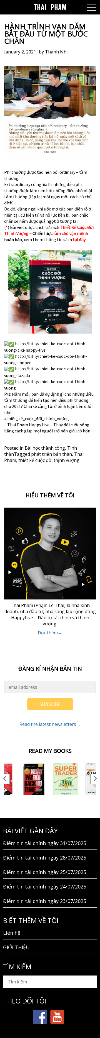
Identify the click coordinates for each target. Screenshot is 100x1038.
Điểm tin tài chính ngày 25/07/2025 (44, 872)
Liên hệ (11, 932)
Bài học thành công (45, 448)
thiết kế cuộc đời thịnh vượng (48, 460)
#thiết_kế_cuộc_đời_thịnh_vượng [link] (36, 418)
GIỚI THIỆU (16, 947)
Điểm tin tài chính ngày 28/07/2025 (44, 857)
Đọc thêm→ (50, 633)
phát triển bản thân (51, 454)
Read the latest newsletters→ (50, 724)
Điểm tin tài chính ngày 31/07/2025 (44, 843)
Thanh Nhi (56, 52)
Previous (5, 779)
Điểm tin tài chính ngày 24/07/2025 (44, 886)
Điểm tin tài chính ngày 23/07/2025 (44, 901)
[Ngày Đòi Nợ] (34, 779)
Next (95, 779)
